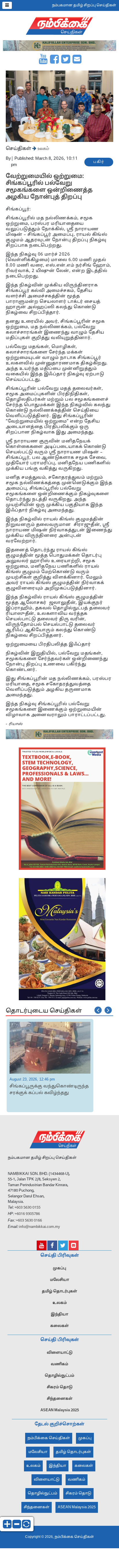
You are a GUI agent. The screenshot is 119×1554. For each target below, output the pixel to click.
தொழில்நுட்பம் (59, 1375)
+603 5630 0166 (29, 1220)
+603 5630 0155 (27, 1207)
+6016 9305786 (27, 1213)
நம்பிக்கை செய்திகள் (48, 1437)
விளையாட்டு (59, 1352)
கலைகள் (59, 1325)
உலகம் (42, 148)
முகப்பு (59, 1267)
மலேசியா (59, 1279)
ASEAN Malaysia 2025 (59, 1409)
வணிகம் (59, 1363)
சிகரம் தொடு (59, 1386)
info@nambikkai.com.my (39, 1226)
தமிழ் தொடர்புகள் (59, 1290)
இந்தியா (59, 1313)
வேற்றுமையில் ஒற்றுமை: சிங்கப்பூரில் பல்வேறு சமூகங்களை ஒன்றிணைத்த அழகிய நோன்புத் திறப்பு (49, 187)
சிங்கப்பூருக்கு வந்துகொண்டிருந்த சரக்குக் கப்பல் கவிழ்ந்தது (49, 1089)
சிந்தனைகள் (59, 1398)
